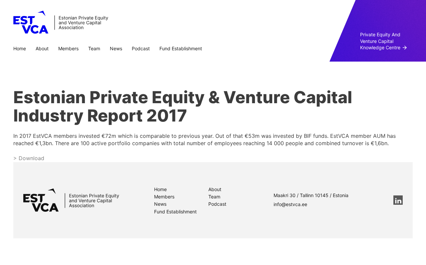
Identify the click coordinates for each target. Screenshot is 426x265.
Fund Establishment (180, 48)
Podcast (141, 48)
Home (19, 48)
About (42, 48)
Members (68, 48)
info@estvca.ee (290, 204)
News (116, 48)
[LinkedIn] (398, 200)
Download (30, 158)
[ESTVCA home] (71, 200)
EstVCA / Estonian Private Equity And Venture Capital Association (60, 22)
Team (94, 48)
